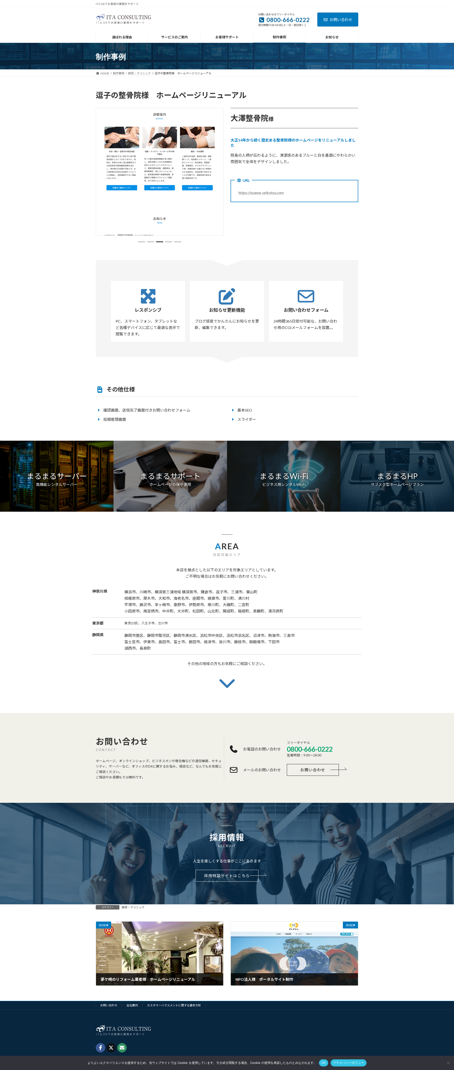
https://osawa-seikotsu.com (261, 192)
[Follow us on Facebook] (100, 1047)
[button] (141, 241)
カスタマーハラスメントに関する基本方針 (174, 1005)
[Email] (122, 1047)
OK (323, 1063)
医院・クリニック (133, 907)
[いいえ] (448, 1063)
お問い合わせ (341, 19)
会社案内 (132, 1005)
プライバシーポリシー (348, 1063)
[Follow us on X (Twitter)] (111, 1047)
